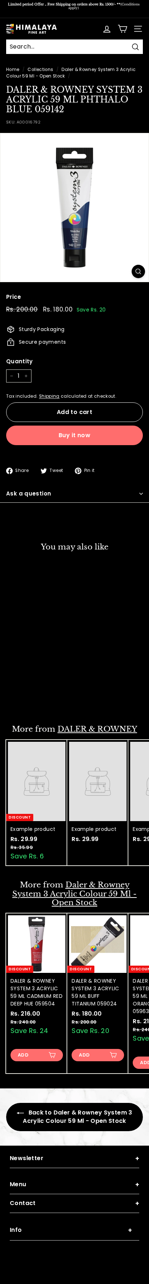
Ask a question (28, 493)
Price (13, 297)
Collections (40, 69)
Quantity (19, 361)
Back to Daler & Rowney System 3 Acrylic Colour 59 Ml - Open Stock (77, 1116)
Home (12, 69)
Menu (74, 1184)
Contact (74, 1203)
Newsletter (74, 1158)
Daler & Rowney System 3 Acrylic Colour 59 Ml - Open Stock (74, 893)
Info (71, 1230)
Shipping (49, 396)
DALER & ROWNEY (97, 729)
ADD (23, 698)
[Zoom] (138, 271)
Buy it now (74, 435)
